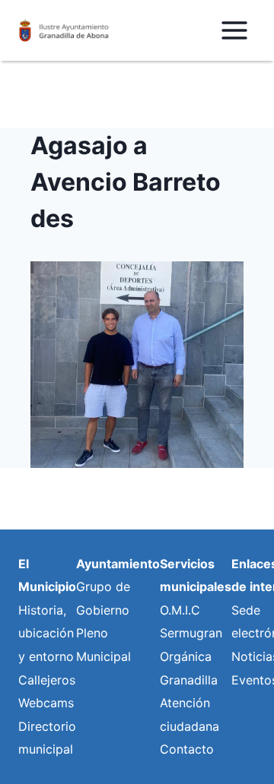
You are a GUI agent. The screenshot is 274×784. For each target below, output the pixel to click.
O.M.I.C (180, 610)
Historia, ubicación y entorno (46, 633)
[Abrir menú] (234, 30)
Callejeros (46, 680)
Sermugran (191, 632)
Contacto (187, 749)
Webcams (46, 702)
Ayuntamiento (118, 563)
